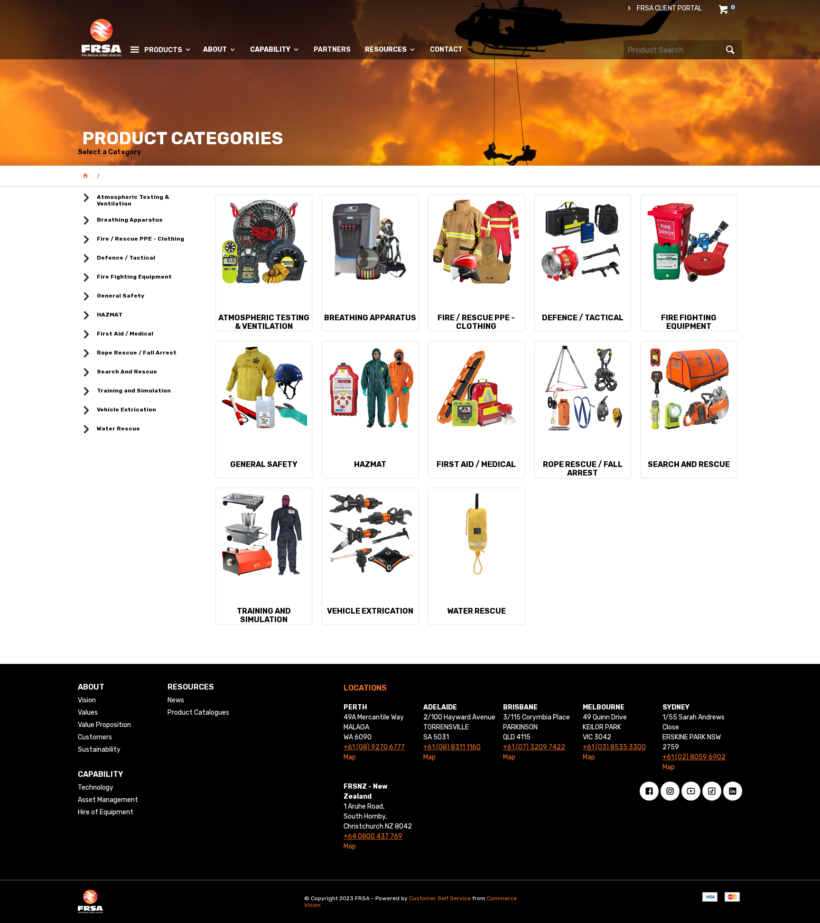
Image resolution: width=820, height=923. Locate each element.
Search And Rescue (127, 371)
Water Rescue (118, 428)
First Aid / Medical (125, 333)
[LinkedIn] (732, 791)
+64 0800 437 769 (373, 836)
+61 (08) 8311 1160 (452, 747)
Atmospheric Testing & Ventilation (133, 200)
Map (350, 757)
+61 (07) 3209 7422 (534, 747)
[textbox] (673, 49)
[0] (724, 11)
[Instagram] (670, 791)
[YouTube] (690, 791)
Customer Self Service (440, 898)
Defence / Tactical (126, 257)
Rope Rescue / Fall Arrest (137, 352)
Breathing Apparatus (130, 219)
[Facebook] (649, 791)
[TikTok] (711, 791)
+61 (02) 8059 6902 (694, 757)
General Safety (120, 295)
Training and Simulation (134, 390)
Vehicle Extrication (126, 409)
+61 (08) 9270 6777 (374, 747)
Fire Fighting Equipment (134, 276)
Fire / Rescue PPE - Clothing (140, 238)
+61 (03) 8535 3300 (614, 747)
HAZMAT (109, 314)
